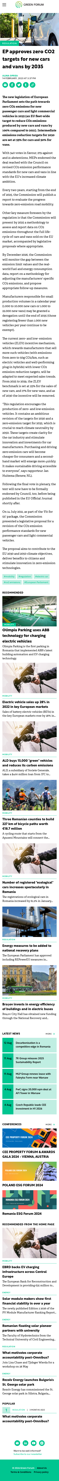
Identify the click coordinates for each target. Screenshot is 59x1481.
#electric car (41, 577)
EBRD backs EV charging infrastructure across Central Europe (24, 1272)
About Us (42, 1468)
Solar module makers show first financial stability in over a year (26, 1301)
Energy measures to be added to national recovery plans (26, 948)
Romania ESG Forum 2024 (22, 1214)
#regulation (25, 577)
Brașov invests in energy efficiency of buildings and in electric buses (28, 1007)
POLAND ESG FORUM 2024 (22, 1185)
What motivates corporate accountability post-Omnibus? (25, 1355)
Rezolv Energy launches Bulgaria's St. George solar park (28, 1382)
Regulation (9, 43)
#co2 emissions (12, 582)
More (49, 1034)
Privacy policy (41, 1472)
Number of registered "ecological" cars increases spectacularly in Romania (27, 887)
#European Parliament (36, 582)
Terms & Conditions (21, 1472)
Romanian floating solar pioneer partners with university (27, 1328)
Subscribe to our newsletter (28, 1454)
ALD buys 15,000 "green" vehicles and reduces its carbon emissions (27, 763)
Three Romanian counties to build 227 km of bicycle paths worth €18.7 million (28, 824)
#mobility (9, 577)
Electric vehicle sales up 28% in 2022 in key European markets (26, 705)
